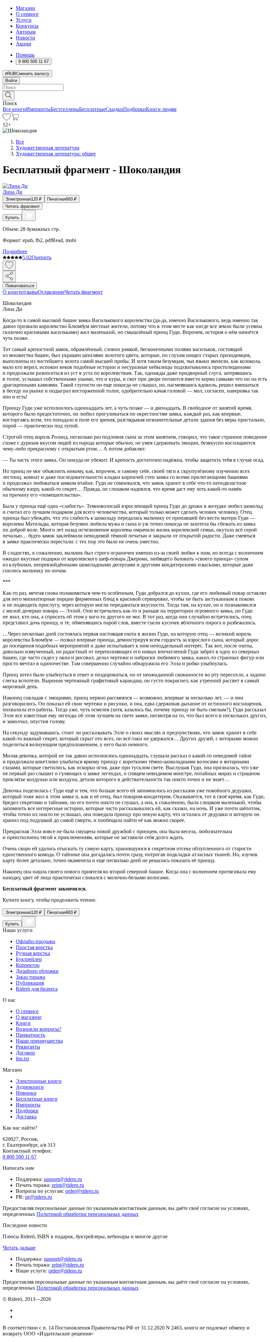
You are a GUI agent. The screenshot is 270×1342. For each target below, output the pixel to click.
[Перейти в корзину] (15, 119)
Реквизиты (28, 1047)
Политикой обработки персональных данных (88, 1214)
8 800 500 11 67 (20, 1157)
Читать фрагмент (22, 206)
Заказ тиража (30, 977)
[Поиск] (8, 95)
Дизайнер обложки (37, 971)
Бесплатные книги (37, 1099)
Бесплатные (92, 109)
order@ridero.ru (82, 1191)
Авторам (26, 32)
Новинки (26, 1093)
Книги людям (161, 109)
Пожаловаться (19, 285)
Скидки (114, 109)
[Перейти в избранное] (7, 119)
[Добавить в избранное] (9, 265)
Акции (23, 43)
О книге (12, 292)
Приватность (30, 1035)
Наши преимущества (39, 1041)
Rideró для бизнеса (37, 989)
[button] (135, 95)
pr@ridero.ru (38, 1197)
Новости (25, 38)
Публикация (30, 983)
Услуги (24, 20)
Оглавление (51, 292)
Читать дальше (19, 1247)
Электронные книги (39, 1081)
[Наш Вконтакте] (19, 1310)
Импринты (38, 109)
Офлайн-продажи (35, 941)
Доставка (26, 1116)
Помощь (25, 55)
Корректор (28, 965)
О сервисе (27, 14)
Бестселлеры (65, 109)
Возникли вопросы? (38, 1029)
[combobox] (135, 87)
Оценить (41, 257)
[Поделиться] (9, 276)
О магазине (28, 1017)
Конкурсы (27, 26)
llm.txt (22, 1058)
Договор (25, 1052)
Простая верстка (34, 947)
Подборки (134, 109)
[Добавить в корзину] (29, 215)
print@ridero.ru (68, 1185)
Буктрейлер (29, 959)
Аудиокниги (30, 1087)
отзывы (29, 292)
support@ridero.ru (63, 1179)
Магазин (25, 8)
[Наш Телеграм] (18, 1316)
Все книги (14, 109)
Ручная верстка (33, 953)
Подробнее (15, 251)
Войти (11, 80)
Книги (23, 1023)
